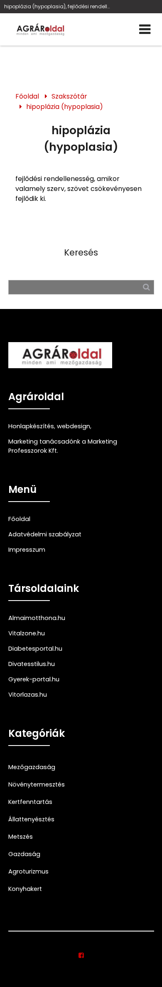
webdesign (73, 426)
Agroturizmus (28, 871)
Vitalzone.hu (26, 633)
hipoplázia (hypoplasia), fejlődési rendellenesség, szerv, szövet (58, 6)
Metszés (20, 837)
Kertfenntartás (30, 802)
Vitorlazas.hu (27, 694)
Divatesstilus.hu (31, 664)
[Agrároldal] (39, 29)
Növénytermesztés (36, 784)
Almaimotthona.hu (36, 618)
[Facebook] (81, 955)
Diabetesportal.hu (35, 648)
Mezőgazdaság (31, 767)
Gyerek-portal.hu (33, 679)
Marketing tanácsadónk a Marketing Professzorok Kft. (62, 446)
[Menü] (144, 29)
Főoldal (27, 96)
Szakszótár (69, 96)
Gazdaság (24, 854)
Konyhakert (25, 889)
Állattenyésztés (31, 819)
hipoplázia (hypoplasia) (64, 106)
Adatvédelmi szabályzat (44, 534)
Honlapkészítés (31, 426)
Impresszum (26, 549)
